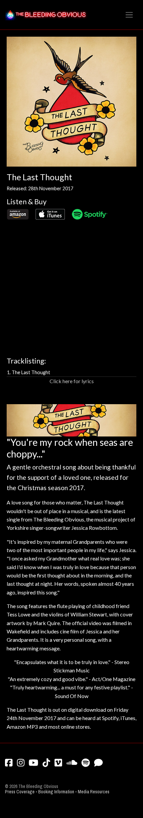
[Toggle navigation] (129, 15)
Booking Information (56, 792)
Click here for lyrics (72, 381)
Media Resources (93, 792)
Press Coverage (20, 792)
